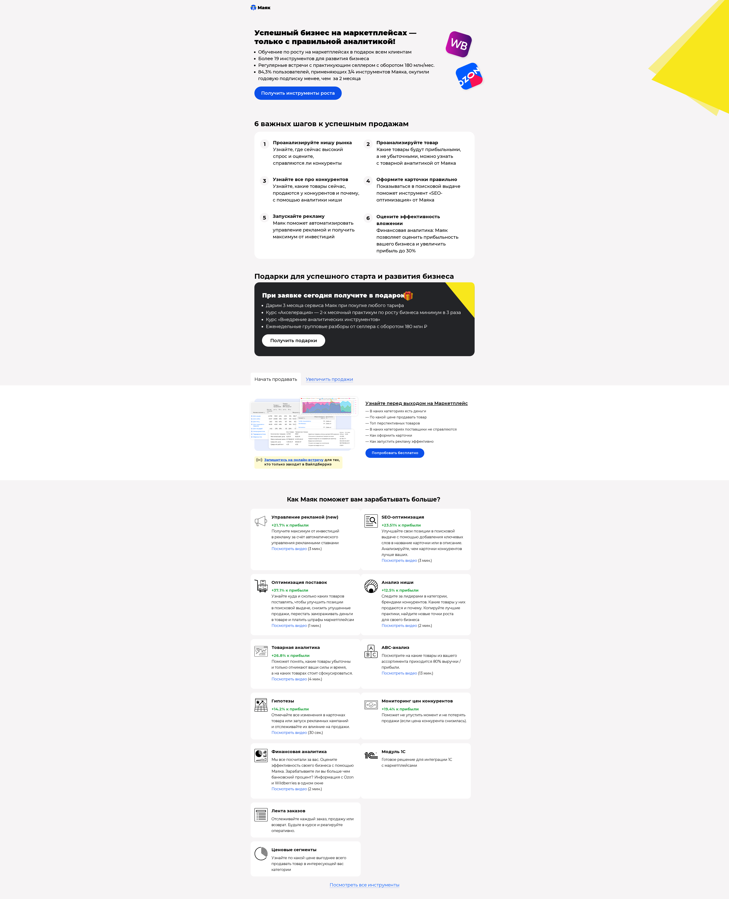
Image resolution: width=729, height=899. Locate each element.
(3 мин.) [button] (315, 548)
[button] (298, 93)
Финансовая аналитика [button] (299, 751)
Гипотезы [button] (282, 701)
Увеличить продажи (329, 379)
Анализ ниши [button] (397, 582)
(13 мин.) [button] (425, 673)
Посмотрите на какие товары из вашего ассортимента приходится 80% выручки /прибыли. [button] (421, 661)
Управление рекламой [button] (304, 517)
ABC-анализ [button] (395, 647)
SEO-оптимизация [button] (403, 517)
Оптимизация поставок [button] (299, 582)
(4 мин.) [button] (315, 679)
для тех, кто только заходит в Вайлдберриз (302, 462)
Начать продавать (275, 379)
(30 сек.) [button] (315, 732)
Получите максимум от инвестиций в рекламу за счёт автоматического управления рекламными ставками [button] (305, 537)
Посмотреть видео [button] (289, 548)
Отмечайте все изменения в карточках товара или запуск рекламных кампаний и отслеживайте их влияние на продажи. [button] (310, 721)
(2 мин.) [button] (425, 625)
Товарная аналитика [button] (295, 647)
